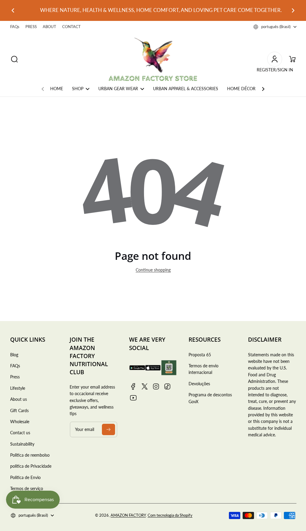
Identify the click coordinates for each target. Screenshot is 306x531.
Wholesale (19, 421)
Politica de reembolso (30, 455)
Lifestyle (17, 388)
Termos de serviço (26, 488)
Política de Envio (25, 477)
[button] (275, 27)
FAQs (14, 26)
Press (15, 376)
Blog (14, 354)
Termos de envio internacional (203, 369)
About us (18, 399)
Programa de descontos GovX (210, 398)
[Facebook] (133, 386)
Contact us (20, 432)
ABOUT (49, 26)
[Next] (295, 10)
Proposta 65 (200, 354)
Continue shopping (153, 269)
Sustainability (22, 443)
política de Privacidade (30, 466)
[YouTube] (133, 397)
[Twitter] (144, 386)
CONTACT (71, 26)
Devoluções (199, 383)
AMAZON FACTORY (128, 515)
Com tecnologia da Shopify (170, 515)
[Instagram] (156, 386)
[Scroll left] (42, 87)
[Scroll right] (263, 87)
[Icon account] (274, 59)
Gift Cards (19, 410)
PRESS (31, 26)
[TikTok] (167, 386)
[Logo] (153, 59)
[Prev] (10, 10)
